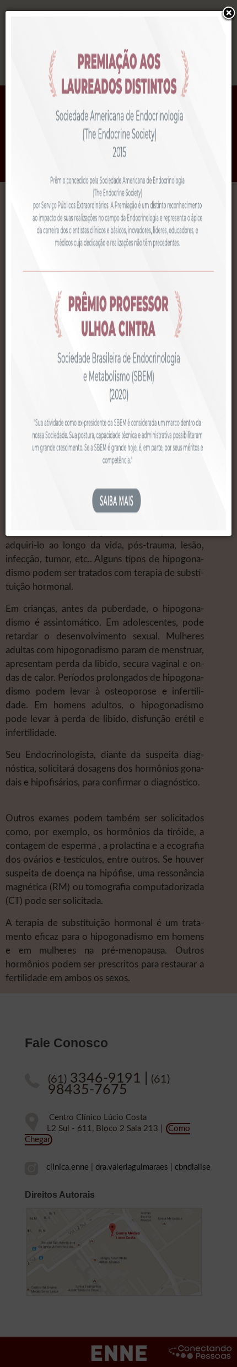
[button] (228, 14)
